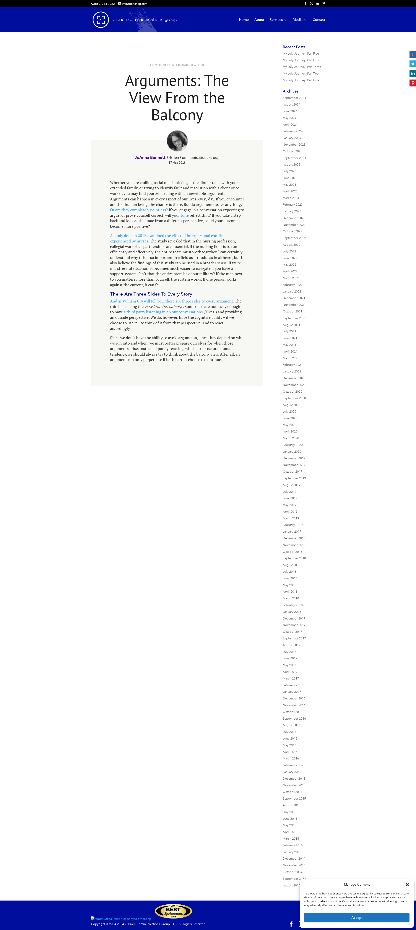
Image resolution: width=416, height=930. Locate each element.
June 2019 (290, 498)
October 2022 (292, 231)
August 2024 (291, 104)
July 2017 (289, 652)
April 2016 (290, 752)
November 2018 (294, 545)
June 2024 (290, 111)
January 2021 (292, 371)
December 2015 (294, 778)
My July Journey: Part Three (302, 67)
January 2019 (292, 531)
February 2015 (293, 845)
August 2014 (291, 885)
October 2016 (292, 712)
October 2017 (292, 632)
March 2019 (291, 518)
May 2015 (289, 825)
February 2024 (293, 131)
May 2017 (289, 665)
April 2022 (290, 271)
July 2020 (289, 411)
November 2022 (294, 225)
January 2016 (292, 772)
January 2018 (292, 612)
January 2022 (292, 291)
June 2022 (290, 258)
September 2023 (294, 158)
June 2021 (290, 338)
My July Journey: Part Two (301, 73)
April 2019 (290, 512)
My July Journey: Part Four (301, 60)
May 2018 (289, 585)
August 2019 (291, 485)
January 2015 (292, 852)
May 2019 (289, 505)
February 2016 (293, 765)
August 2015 (291, 805)
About (259, 20)
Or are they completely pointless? (139, 209)
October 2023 (292, 151)
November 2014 (294, 865)
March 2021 (291, 358)
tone (184, 215)
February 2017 (293, 685)
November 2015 (294, 785)
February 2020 (293, 445)
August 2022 (291, 245)
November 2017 (294, 625)
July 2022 (289, 251)
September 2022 (294, 238)
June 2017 (290, 658)
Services (276, 20)
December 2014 (294, 858)
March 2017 (291, 678)
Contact (319, 20)
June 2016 (290, 738)
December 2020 (294, 378)
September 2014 (294, 879)
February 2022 (293, 285)
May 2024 (289, 118)
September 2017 (294, 638)
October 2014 (292, 872)
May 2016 (289, 745)
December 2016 (294, 698)
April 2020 (290, 431)
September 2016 (294, 718)
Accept (356, 918)
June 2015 (290, 819)
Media (298, 20)
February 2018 (293, 605)
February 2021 (293, 365)
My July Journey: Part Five (301, 53)
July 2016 (289, 732)
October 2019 (292, 471)
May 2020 (289, 425)
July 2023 (289, 171)
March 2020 (291, 438)
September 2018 (294, 558)
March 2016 (291, 758)
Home (244, 20)
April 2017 (290, 672)
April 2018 (290, 591)
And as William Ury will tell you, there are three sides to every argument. (172, 301)
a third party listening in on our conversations (163, 311)
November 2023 (294, 144)
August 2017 (291, 645)
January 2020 (292, 452)
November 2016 (294, 705)
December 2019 (294, 458)
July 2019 (289, 492)
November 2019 (294, 465)
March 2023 (291, 198)
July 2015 (289, 812)
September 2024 (294, 98)
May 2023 (289, 185)
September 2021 (294, 318)
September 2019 (294, 478)
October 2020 (292, 391)
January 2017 (292, 692)
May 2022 (289, 265)
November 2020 (294, 385)
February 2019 (293, 525)
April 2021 (290, 351)
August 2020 (291, 405)
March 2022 (291, 278)
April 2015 (290, 832)
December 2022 (294, 218)
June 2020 (290, 418)
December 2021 (294, 298)
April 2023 (290, 191)
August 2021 (291, 325)
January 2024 (292, 138)
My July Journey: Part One (301, 80)
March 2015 (291, 839)
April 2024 (290, 125)
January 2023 (292, 211)
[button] (407, 885)
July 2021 (289, 331)
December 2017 (294, 618)
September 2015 (294, 798)
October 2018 (292, 552)
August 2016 (291, 725)
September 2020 (294, 398)
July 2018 (289, 572)
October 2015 (292, 792)
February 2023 (293, 204)
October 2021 (292, 311)
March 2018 (291, 598)
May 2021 (289, 345)
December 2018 (294, 538)
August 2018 (291, 565)
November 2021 (294, 305)
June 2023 (290, 178)
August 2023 (291, 164)
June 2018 (290, 578)
